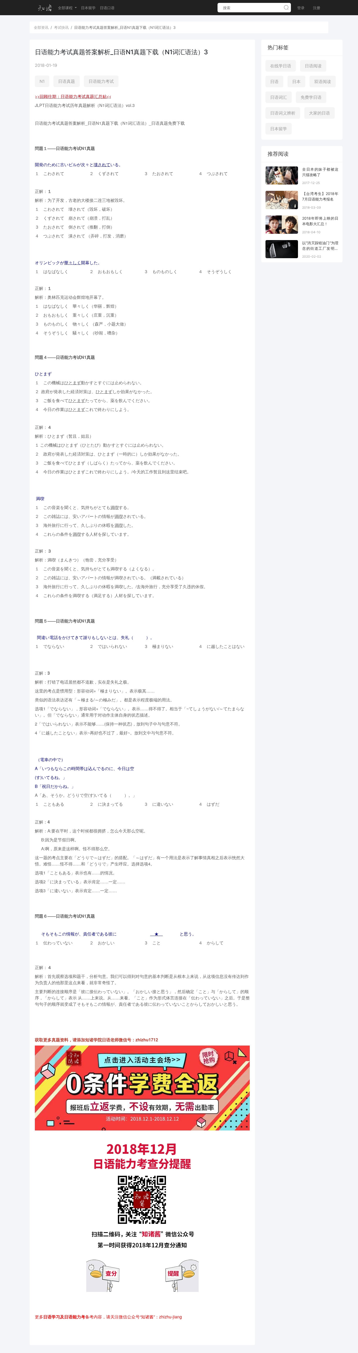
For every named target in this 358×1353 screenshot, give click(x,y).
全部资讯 (41, 27)
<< (109, 96)
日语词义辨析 (282, 113)
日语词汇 (278, 97)
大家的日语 (319, 113)
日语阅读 (313, 65)
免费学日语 (311, 97)
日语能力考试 (101, 81)
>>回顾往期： (48, 96)
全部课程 (66, 8)
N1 (42, 81)
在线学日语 (280, 65)
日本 (296, 81)
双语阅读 (322, 81)
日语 (274, 81)
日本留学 (88, 8)
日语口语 (107, 8)
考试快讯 (61, 27)
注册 (316, 8)
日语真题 (66, 81)
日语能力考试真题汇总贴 (84, 96)
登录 (301, 8)
